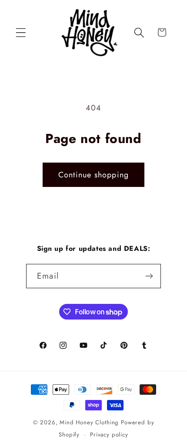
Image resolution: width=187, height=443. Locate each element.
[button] (21, 32)
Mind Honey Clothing (89, 422)
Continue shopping (93, 174)
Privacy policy (109, 434)
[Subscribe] (148, 276)
